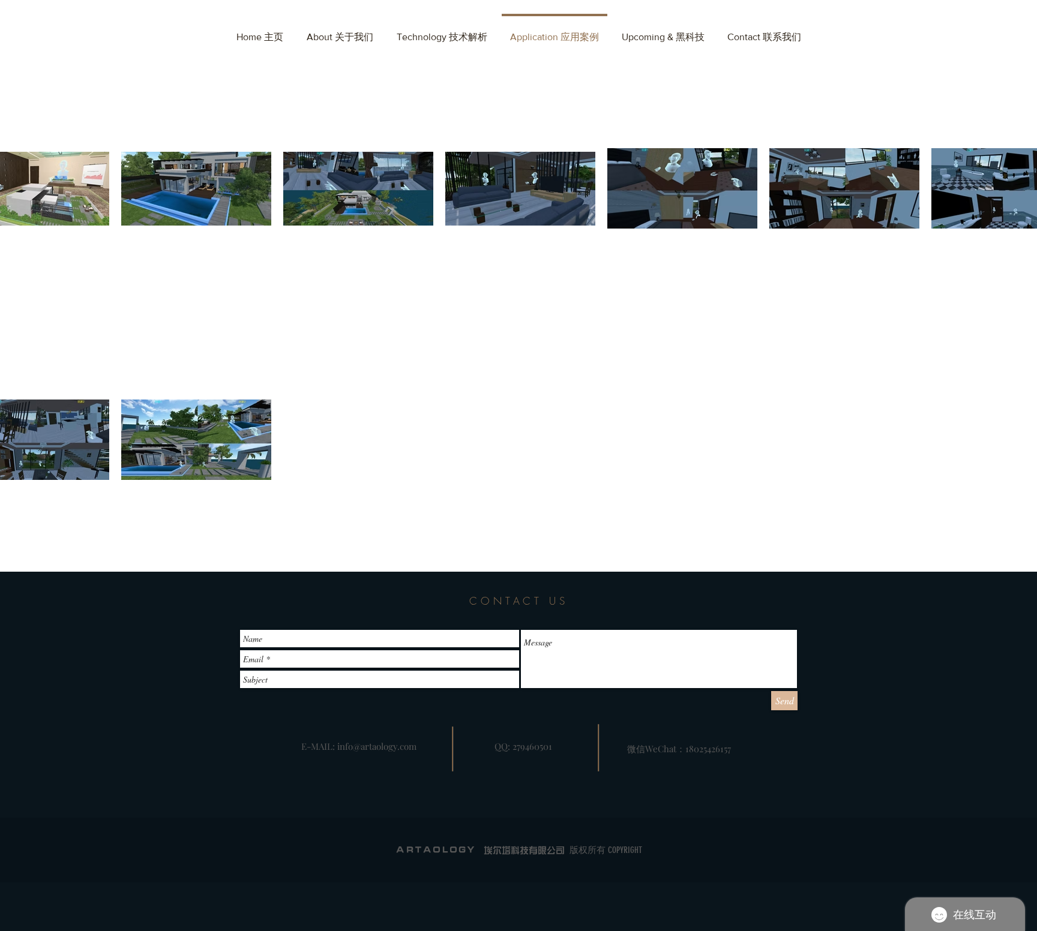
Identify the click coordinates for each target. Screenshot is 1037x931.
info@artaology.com (376, 746)
